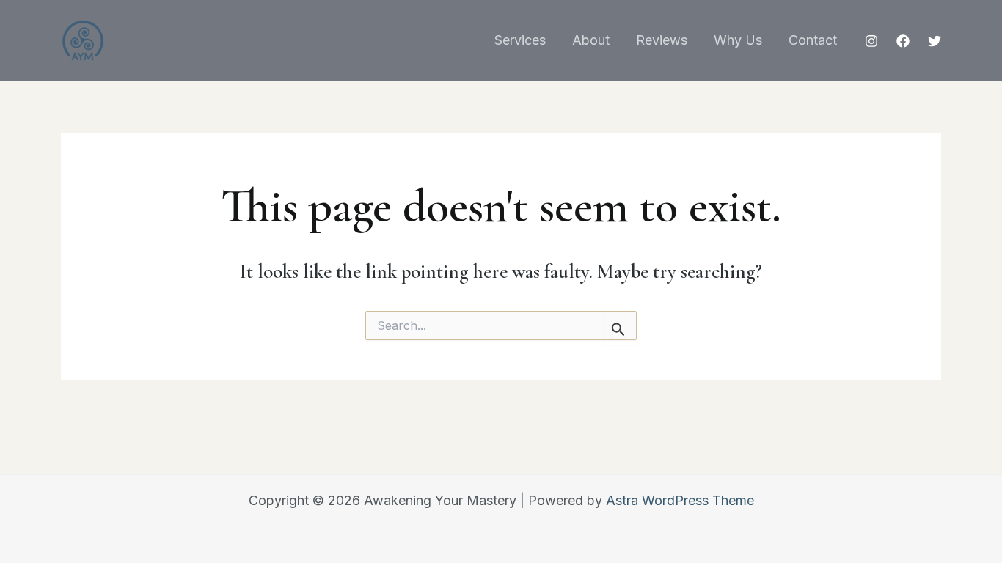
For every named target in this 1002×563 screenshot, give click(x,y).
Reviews (661, 40)
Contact (813, 40)
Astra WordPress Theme (680, 500)
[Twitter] (934, 41)
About (591, 40)
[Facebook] (903, 41)
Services (520, 40)
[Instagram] (871, 41)
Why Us (738, 40)
